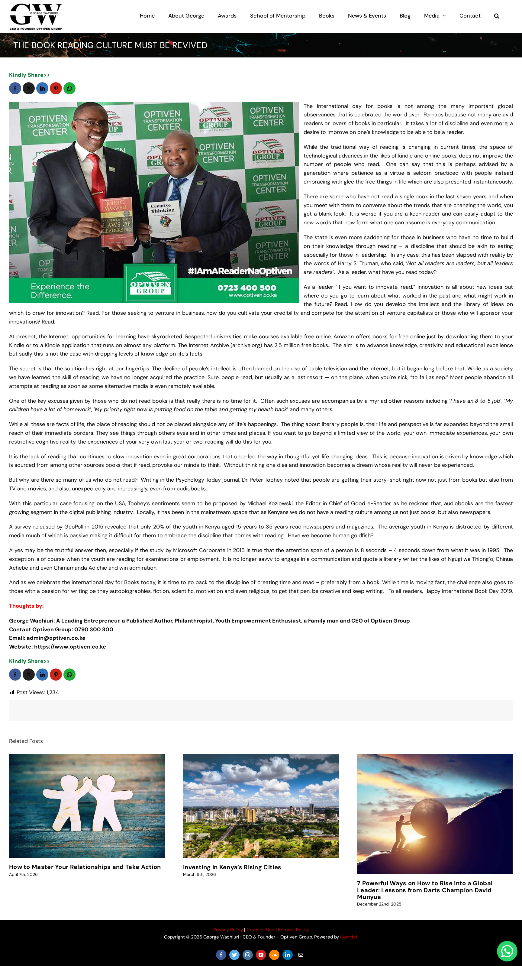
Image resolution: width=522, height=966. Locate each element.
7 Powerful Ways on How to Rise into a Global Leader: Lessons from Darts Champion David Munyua (424, 890)
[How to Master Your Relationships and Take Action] (87, 806)
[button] (496, 15)
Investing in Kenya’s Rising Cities (232, 867)
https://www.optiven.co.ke (70, 646)
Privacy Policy (228, 930)
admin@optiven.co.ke (56, 638)
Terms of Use (260, 930)
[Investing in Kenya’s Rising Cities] (261, 806)
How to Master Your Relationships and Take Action (85, 867)
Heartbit (349, 937)
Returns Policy (293, 930)
